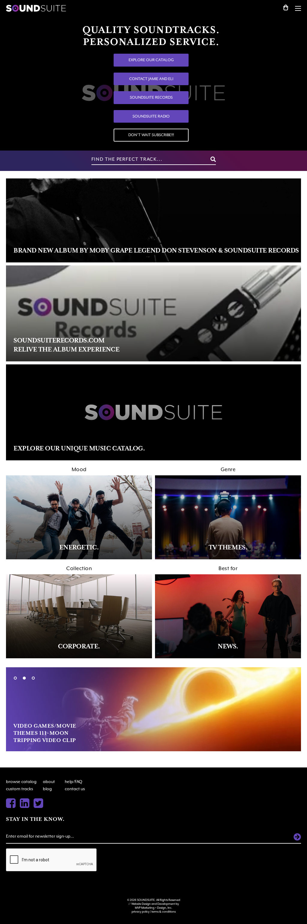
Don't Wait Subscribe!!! (151, 135)
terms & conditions (163, 911)
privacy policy (141, 911)
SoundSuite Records (151, 97)
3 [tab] (33, 678)
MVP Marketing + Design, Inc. (153, 907)
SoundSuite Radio (151, 116)
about (49, 781)
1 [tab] (15, 678)
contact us (75, 788)
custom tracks (19, 788)
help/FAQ (73, 781)
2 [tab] (24, 678)
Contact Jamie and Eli (151, 78)
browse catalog (21, 781)
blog (47, 788)
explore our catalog (151, 60)
